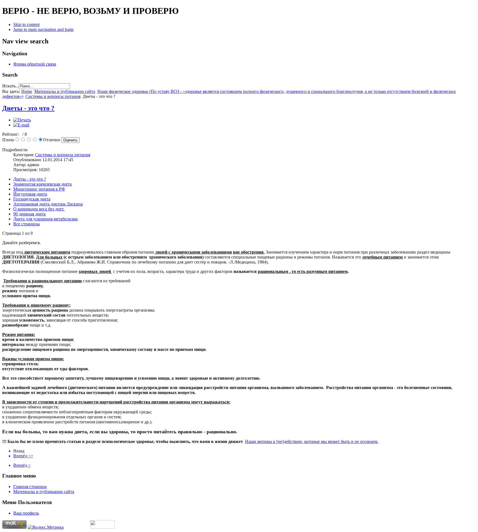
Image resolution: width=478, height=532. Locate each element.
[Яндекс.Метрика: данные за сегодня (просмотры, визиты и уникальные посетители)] (46, 527)
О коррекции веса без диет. (38, 209)
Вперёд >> (23, 455)
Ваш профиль (26, 513)
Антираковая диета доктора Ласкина (48, 204)
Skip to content (26, 24)
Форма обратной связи (34, 64)
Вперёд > (22, 465)
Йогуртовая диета (30, 194)
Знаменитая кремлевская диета (42, 184)
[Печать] (22, 120)
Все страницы (26, 223)
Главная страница (30, 486)
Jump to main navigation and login (43, 29)
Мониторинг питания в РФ (39, 189)
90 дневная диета (29, 214)
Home (26, 91)
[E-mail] (21, 124)
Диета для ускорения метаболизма (45, 219)
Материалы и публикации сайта (64, 91)
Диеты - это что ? (28, 108)
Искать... (10, 86)
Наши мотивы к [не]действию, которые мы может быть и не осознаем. (311, 441)
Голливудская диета (31, 199)
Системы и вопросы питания (52, 96)
